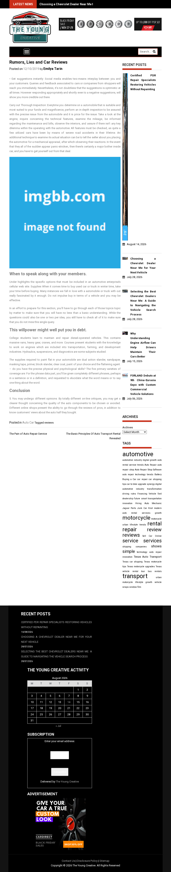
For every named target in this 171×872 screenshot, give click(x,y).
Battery (158, 474)
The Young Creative (67, 781)
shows (156, 546)
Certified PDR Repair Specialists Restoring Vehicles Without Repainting (143, 82)
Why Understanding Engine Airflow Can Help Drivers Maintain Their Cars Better (143, 345)
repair (129, 529)
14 (68, 702)
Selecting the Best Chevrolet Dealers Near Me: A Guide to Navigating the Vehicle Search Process (143, 303)
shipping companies (134, 546)
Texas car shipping (132, 561)
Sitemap (104, 860)
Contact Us (68, 860)
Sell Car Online (152, 536)
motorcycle (136, 517)
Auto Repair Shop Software (148, 469)
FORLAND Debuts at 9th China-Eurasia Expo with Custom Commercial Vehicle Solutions (143, 385)
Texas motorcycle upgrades (141, 566)
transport (135, 576)
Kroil (150, 508)
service (130, 541)
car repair (142, 479)
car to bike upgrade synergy (141, 484)
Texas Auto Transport (148, 556)
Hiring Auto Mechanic (148, 503)
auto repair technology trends (137, 474)
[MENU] (27, 52)
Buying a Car (129, 479)
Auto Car (28, 422)
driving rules (129, 493)
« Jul (58, 725)
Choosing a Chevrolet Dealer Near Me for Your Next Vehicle (80, 4)
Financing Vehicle (146, 493)
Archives (127, 427)
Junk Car (142, 508)
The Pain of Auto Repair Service (28, 433)
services (152, 541)
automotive (137, 454)
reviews (49, 422)
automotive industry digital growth (139, 460)
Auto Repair (150, 465)
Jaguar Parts (129, 508)
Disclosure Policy (87, 860)
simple (128, 551)
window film (135, 587)
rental (154, 523)
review (154, 530)
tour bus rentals (151, 571)
